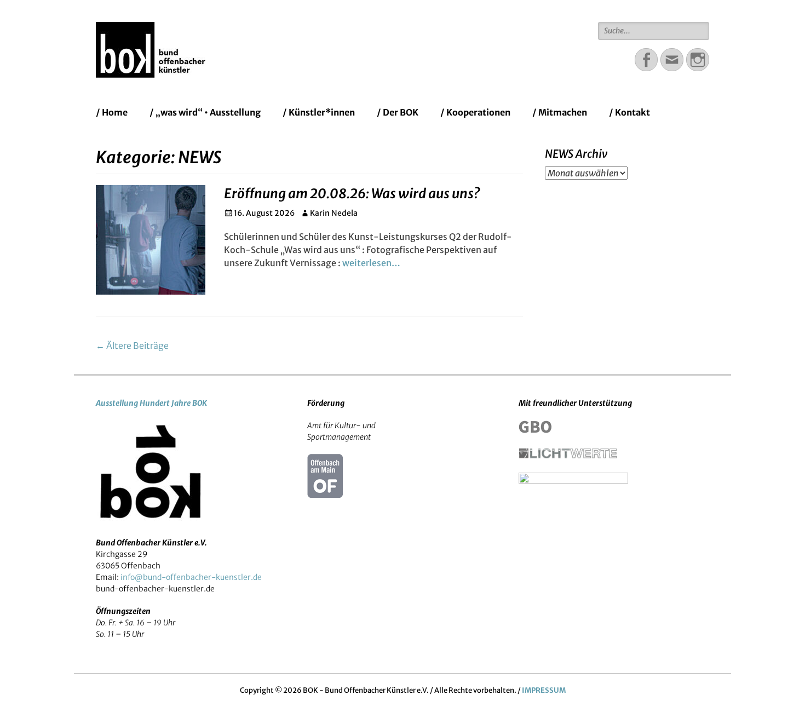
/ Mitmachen (559, 112)
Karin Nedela (334, 213)
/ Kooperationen (475, 112)
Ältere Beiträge (132, 345)
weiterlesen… (371, 262)
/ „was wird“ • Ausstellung (205, 112)
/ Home (112, 112)
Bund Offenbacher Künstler (334, 35)
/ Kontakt (629, 112)
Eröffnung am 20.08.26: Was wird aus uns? (352, 193)
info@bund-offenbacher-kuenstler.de (191, 577)
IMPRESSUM (544, 690)
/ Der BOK (397, 112)
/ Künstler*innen (319, 112)
